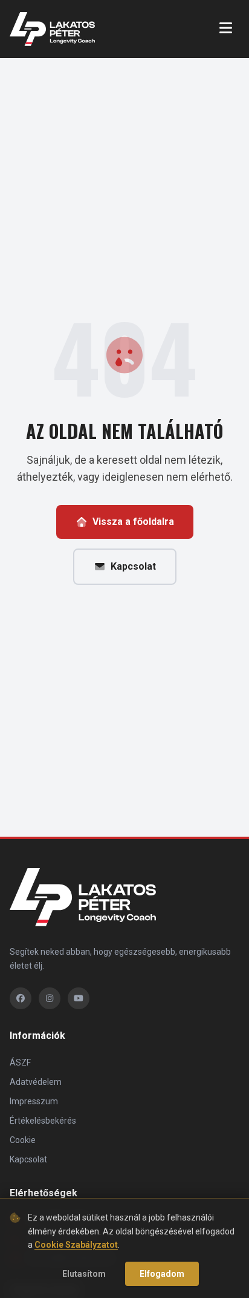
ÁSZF (20, 1062)
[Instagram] (49, 998)
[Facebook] (20, 998)
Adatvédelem (36, 1082)
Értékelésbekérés (43, 1120)
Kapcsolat (133, 566)
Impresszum (34, 1101)
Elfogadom (162, 1274)
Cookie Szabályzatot (76, 1245)
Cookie (23, 1140)
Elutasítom (84, 1274)
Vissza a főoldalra (133, 521)
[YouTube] (78, 998)
